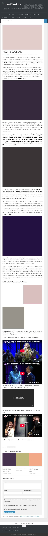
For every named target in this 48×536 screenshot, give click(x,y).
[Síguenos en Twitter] (38, 528)
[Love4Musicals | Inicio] (12, 4)
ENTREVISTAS (20, 14)
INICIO (16, 523)
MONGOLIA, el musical (21, 468)
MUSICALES (28, 14)
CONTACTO (31, 17)
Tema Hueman (17, 530)
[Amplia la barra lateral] (45, 21)
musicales (13, 446)
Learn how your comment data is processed (29, 516)
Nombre (6, 490)
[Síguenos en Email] (45, 528)
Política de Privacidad (21, 534)
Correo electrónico (27, 490)
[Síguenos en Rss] (42, 528)
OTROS (24, 17)
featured (9, 446)
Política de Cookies (32, 534)
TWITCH (18, 17)
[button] (22, 37)
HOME (8, 14)
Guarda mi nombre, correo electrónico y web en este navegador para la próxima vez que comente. (22, 500)
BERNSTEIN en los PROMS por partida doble (33, 469)
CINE (13, 14)
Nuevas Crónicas (7, 21)
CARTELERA (36, 14)
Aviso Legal (13, 534)
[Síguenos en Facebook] (40, 528)
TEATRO (12, 17)
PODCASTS (4, 17)
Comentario (7, 482)
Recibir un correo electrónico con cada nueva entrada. (15, 509)
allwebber (6, 55)
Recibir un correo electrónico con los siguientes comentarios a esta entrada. (20, 505)
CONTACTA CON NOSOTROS (26, 523)
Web (5, 495)
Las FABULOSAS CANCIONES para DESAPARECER (6, 469)
